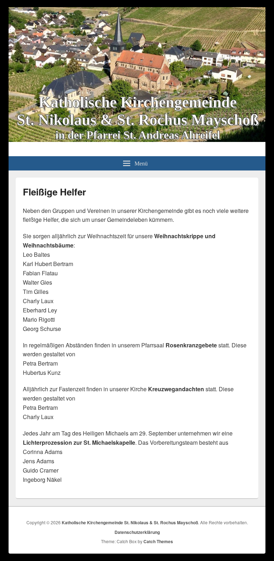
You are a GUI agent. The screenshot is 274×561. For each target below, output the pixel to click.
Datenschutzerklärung (137, 532)
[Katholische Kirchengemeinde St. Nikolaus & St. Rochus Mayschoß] (137, 140)
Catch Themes (158, 541)
